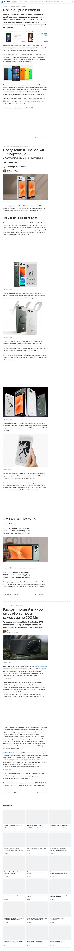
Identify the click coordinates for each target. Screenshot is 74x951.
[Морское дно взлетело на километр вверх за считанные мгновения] (60, 867)
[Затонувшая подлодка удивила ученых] (37, 867)
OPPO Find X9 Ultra (9, 753)
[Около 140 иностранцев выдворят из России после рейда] (14, 936)
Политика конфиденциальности (64, 949)
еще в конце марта (23, 48)
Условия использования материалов (35, 949)
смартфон (14, 671)
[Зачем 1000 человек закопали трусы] (37, 890)
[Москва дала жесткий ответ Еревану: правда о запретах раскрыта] (60, 844)
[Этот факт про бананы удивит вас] (14, 890)
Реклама (12, 949)
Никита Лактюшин (12, 170)
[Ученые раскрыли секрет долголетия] (60, 913)
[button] (14, 36)
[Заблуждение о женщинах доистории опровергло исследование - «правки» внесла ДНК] (60, 936)
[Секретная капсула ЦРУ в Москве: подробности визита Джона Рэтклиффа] (14, 913)
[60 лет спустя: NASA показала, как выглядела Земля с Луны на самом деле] (37, 913)
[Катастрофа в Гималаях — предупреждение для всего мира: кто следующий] (37, 820)
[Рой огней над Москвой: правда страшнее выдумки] (14, 867)
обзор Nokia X (17, 108)
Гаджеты (26, 146)
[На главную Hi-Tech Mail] (6, 1)
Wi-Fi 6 (31, 485)
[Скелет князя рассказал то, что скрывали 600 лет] (14, 820)
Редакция (24, 949)
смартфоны (34, 206)
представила (12, 206)
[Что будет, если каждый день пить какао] (37, 844)
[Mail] (2, 1)
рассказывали (14, 783)
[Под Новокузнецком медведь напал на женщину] (60, 890)
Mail (2, 949)
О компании (6, 949)
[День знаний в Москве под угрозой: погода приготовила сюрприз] (37, 936)
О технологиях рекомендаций (50, 949)
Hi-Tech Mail (19, 146)
